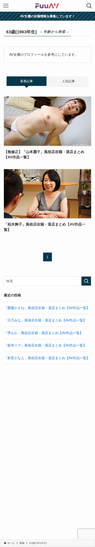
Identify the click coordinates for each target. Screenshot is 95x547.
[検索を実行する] (86, 281)
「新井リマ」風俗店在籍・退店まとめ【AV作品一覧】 (45, 345)
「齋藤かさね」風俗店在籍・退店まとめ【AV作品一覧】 (47, 308)
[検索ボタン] (89, 6)
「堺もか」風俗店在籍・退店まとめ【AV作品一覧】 (43, 333)
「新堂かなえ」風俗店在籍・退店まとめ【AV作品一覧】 (47, 358)
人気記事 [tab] (68, 81)
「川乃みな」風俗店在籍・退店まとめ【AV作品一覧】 (45, 320)
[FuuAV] (47, 6)
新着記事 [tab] (26, 81)
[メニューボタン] (6, 6)
